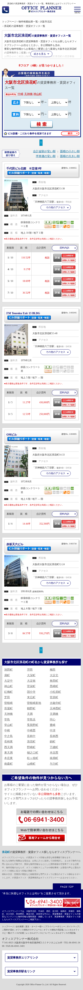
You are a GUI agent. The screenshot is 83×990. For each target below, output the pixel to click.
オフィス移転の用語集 (54, 930)
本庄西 (54, 752)
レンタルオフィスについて (38, 933)
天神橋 (28, 94)
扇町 (7, 675)
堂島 (7, 719)
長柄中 (31, 736)
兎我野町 (32, 724)
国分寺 (31, 691)
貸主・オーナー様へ (34, 926)
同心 (52, 719)
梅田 (52, 669)
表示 (70, 133)
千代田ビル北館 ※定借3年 (41, 168)
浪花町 (31, 741)
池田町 (8, 669)
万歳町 (54, 747)
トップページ (8, 926)
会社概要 (20, 926)
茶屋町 (8, 708)
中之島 (8, 736)
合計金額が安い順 (44, 151)
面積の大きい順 (70, 156)
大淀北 (54, 675)
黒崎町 (54, 686)
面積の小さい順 (70, 151)
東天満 (8, 752)
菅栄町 (31, 686)
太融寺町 (55, 702)
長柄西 (54, 736)
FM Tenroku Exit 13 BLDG (41, 313)
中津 (52, 730)
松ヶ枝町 (32, 758)
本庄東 (8, 758)
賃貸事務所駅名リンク (21, 971)
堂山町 (8, 724)
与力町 (54, 763)
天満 (30, 713)
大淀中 (8, 680)
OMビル (41, 434)
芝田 (7, 697)
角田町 (54, 680)
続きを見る (40, 53)
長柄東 (8, 741)
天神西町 (55, 708)
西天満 (8, 747)
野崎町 (31, 747)
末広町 (31, 697)
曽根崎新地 (34, 702)
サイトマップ (73, 926)
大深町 (31, 675)
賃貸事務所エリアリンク (22, 957)
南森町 (8, 763)
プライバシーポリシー (55, 926)
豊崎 (52, 724)
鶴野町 (31, 708)
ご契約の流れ (8, 930)
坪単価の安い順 (46, 156)
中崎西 (31, 730)
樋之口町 (32, 752)
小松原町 (55, 691)
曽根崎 (8, 702)
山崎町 (31, 763)
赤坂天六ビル (41, 544)
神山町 (37, 94)
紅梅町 (8, 691)
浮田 (30, 669)
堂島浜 (31, 719)
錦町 (52, 741)
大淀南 (31, 680)
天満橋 (54, 713)
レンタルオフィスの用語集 (64, 933)
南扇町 (54, 758)
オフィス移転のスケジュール (29, 930)
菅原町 (54, 697)
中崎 (20, 94)
